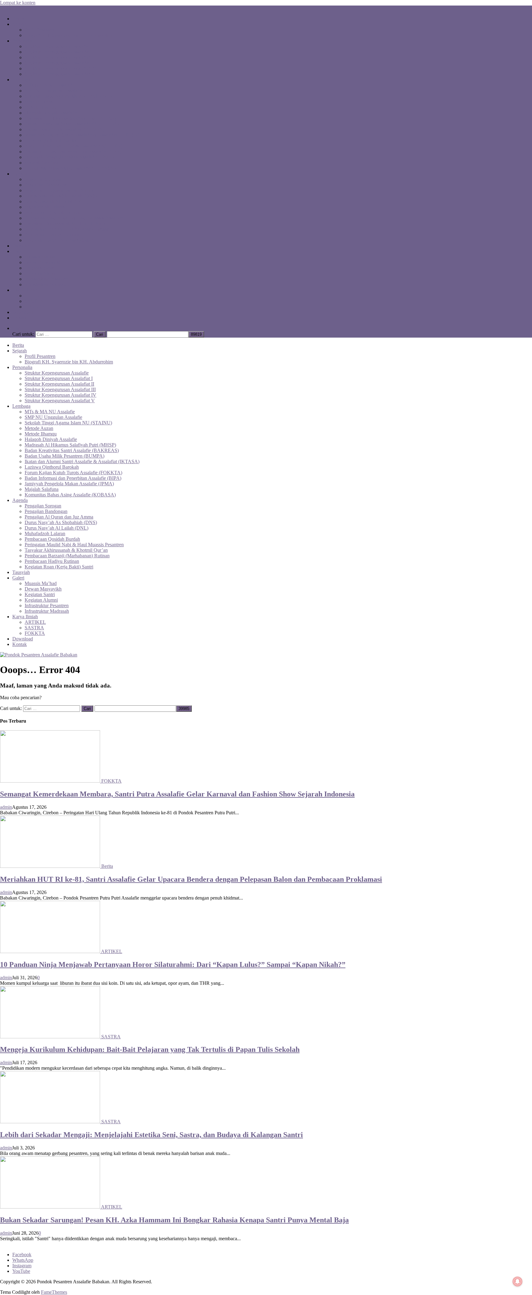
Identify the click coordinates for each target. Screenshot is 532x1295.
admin (6, 807)
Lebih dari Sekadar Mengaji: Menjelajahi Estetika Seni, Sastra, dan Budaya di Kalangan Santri (151, 1135)
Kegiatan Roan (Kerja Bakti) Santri (59, 240)
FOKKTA (35, 306)
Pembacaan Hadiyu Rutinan (52, 234)
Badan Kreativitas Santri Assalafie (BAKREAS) (72, 123)
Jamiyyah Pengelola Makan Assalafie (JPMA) (69, 157)
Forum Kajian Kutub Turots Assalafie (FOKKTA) (73, 146)
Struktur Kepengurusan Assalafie (57, 46)
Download (22, 312)
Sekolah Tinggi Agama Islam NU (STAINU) (68, 96)
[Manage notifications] (517, 1281)
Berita (18, 18)
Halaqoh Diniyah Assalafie (51, 112)
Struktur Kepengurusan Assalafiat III (60, 63)
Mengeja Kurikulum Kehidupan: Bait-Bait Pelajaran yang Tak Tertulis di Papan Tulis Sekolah (150, 1049)
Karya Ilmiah (25, 290)
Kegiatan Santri (40, 268)
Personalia (22, 40)
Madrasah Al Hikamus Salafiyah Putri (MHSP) (70, 118)
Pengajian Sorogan (43, 179)
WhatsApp (22, 1260)
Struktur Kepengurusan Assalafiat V (60, 74)
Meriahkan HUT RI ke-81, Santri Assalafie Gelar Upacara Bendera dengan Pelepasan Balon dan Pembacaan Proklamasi (191, 879)
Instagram (21, 1265)
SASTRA (34, 301)
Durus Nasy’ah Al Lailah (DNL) (56, 201)
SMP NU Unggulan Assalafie (53, 90)
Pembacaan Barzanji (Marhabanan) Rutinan (67, 229)
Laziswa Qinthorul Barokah (52, 140)
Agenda (20, 173)
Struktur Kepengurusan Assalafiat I (59, 51)
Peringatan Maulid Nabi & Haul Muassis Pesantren (74, 218)
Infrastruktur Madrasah (47, 284)
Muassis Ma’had (41, 256)
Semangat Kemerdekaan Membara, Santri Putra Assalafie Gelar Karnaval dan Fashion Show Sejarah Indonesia (177, 794)
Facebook (21, 1254)
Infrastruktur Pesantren (47, 279)
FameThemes (54, 1292)
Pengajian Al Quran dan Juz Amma (59, 190)
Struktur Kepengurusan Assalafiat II (59, 57)
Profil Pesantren (40, 29)
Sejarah (19, 24)
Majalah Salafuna (41, 162)
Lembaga (21, 79)
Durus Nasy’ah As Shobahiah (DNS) (61, 195)
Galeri (18, 251)
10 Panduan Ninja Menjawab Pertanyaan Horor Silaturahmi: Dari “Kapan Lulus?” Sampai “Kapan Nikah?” (172, 964)
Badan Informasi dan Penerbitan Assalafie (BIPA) (73, 151)
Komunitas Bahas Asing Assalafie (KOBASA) (70, 168)
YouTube (21, 1271)
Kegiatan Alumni (41, 273)
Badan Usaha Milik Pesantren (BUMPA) (64, 129)
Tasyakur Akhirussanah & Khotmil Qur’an (66, 223)
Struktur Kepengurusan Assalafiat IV (60, 68)
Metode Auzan (39, 101)
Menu (5, 8)
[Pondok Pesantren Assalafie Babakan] (38, 654)
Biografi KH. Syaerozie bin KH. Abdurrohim (69, 35)
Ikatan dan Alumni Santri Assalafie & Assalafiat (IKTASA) (82, 135)
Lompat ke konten (17, 2)
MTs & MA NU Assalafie (50, 85)
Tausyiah (21, 245)
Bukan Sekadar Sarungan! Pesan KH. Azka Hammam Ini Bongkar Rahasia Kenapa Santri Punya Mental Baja (174, 1220)
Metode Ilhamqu (41, 107)
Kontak (19, 317)
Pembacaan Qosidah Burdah (52, 212)
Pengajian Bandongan (46, 184)
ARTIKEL (35, 295)
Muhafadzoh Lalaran (45, 207)
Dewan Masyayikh (43, 262)
